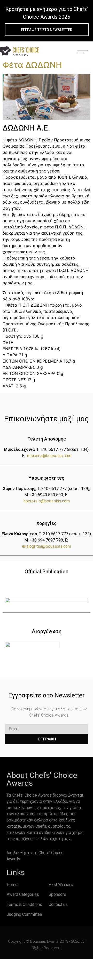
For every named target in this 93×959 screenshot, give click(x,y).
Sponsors (57, 894)
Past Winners (61, 884)
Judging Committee (24, 914)
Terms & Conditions (24, 904)
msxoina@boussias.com (49, 455)
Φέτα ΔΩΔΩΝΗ (32, 65)
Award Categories (23, 894)
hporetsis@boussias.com (47, 501)
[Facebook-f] (75, 854)
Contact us (58, 904)
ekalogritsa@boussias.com (46, 546)
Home (12, 884)
